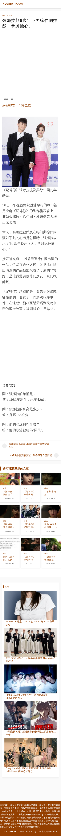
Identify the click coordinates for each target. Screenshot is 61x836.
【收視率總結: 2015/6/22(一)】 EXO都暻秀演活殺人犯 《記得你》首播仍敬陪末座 (51, 493)
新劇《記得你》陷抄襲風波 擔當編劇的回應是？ (9, 558)
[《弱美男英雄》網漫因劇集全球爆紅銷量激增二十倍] (30, 715)
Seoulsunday (13, 4)
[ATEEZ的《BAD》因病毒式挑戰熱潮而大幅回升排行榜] (30, 642)
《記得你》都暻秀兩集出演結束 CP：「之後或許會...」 (30, 493)
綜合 (10, 15)
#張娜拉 (8, 105)
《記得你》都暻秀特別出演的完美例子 (30, 558)
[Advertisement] (30, 60)
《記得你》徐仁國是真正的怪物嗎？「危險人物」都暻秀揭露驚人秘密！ (9, 526)
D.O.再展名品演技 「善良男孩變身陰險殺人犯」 (50, 526)
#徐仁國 (25, 105)
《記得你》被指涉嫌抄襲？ (30, 526)
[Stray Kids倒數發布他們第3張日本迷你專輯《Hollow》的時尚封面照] (30, 752)
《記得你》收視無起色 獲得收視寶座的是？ (50, 558)
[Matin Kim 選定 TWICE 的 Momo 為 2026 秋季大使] (30, 605)
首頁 (4, 15)
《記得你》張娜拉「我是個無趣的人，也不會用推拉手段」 (9, 493)
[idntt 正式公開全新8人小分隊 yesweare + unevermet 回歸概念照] (30, 678)
